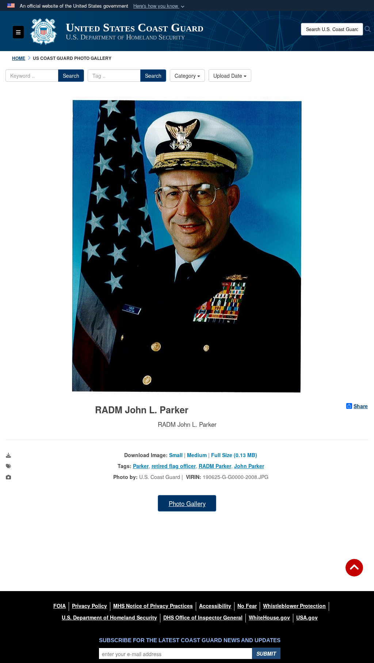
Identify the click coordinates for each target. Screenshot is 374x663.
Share (361, 406)
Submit (266, 653)
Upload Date (228, 75)
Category (186, 75)
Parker (141, 466)
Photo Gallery (187, 503)
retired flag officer (174, 466)
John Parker (249, 466)
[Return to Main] (354, 572)
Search (71, 75)
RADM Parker (215, 466)
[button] (159, 6)
